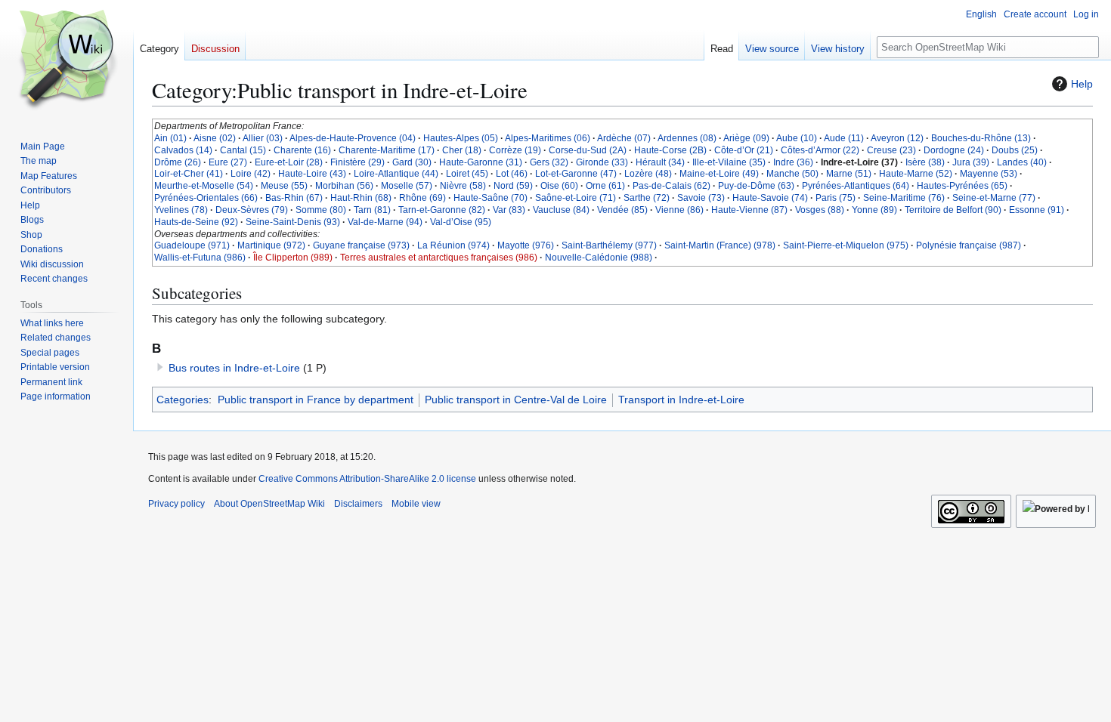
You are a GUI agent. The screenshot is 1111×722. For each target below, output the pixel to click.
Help (1082, 84)
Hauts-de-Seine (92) (196, 222)
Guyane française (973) (361, 245)
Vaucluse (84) (561, 210)
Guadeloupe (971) (192, 245)
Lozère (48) (648, 173)
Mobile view (416, 503)
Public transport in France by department (315, 399)
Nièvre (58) (463, 185)
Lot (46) (512, 173)
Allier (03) (263, 138)
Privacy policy (176, 503)
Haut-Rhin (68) (360, 198)
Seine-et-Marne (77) (993, 198)
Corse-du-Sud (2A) (588, 150)
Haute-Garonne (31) (480, 162)
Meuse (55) (284, 185)
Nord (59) (513, 185)
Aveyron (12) (897, 138)
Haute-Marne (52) (915, 173)
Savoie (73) (701, 198)
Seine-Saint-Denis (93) (293, 222)
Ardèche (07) (624, 138)
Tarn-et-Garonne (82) (441, 210)
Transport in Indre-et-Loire (681, 399)
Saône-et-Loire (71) (575, 198)
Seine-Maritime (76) (904, 198)
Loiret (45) (467, 173)
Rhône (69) (422, 198)
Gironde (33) (602, 162)
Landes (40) (1022, 162)
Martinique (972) (271, 245)
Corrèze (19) (515, 150)
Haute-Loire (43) (312, 173)
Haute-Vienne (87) (749, 210)
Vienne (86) (679, 210)
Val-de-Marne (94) (385, 222)
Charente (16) (302, 150)
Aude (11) (844, 138)
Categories (182, 399)
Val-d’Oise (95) (460, 222)
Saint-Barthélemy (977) (609, 245)
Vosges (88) (819, 210)
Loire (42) (251, 173)
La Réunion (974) (453, 245)
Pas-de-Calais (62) (671, 185)
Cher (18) (461, 150)
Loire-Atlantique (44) (396, 173)
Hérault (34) (660, 162)
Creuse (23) (891, 150)
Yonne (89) (874, 210)
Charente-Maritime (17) (387, 150)
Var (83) (509, 210)
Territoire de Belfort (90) (953, 210)
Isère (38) (925, 162)
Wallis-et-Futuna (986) (200, 257)
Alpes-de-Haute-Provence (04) (352, 138)
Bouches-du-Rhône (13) (981, 138)
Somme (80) (321, 210)
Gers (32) (549, 162)
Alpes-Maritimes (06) (547, 138)
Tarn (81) (372, 210)
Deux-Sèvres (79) (251, 210)
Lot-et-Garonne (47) (576, 173)
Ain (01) (170, 138)
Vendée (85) (622, 210)
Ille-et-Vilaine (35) (729, 162)
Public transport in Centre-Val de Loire (516, 399)
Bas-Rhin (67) (294, 198)
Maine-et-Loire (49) (719, 173)
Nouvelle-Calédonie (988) (598, 257)
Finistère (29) (357, 162)
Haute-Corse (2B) (670, 150)
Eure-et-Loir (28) (289, 162)
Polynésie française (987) (968, 245)
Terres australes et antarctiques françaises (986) (438, 257)
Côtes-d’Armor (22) (820, 150)
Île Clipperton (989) (293, 257)
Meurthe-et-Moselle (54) (203, 185)
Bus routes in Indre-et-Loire (234, 368)
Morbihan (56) (344, 185)
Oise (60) (559, 185)
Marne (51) (848, 173)
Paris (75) (835, 198)
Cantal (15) (243, 150)
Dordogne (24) (954, 150)
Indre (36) (793, 162)
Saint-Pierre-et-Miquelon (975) (845, 245)
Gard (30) (412, 162)
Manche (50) (792, 173)
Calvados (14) (183, 150)
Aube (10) (796, 138)
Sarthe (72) (647, 198)
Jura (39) (970, 162)
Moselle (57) (406, 185)
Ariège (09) (746, 138)
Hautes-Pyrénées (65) (962, 185)
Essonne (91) (1036, 210)
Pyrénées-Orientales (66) (206, 198)
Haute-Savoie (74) (770, 198)
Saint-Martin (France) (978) (719, 245)
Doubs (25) (1015, 150)
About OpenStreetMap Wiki (269, 503)
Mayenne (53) (988, 173)
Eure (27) (228, 162)
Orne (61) (605, 185)
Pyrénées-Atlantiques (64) (855, 185)
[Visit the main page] (66, 60)
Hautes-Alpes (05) (460, 138)
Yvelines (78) (181, 210)
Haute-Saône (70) (490, 198)
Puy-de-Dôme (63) (756, 185)
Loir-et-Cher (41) (188, 173)
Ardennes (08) (687, 138)
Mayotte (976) (525, 245)
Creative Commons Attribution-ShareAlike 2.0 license (367, 479)
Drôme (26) (177, 162)
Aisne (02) (214, 138)
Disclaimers (358, 503)
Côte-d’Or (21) (743, 150)
